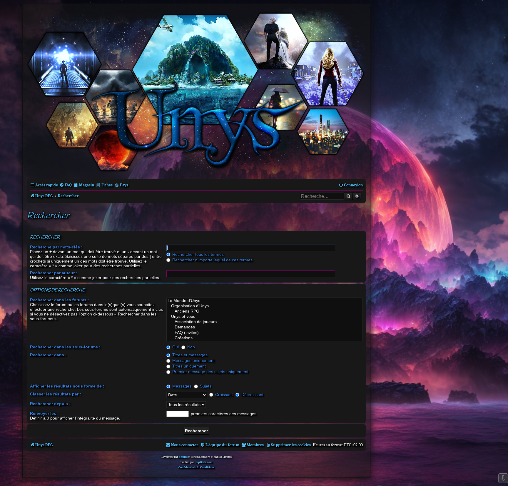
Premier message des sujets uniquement (209, 371)
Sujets (205, 386)
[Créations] (264, 338)
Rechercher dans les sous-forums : (65, 347)
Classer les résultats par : (55, 394)
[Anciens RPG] (264, 311)
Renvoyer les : (44, 413)
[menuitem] (65, 185)
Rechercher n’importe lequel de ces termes (212, 260)
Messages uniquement (193, 360)
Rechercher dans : (48, 355)
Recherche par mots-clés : (56, 247)
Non (190, 347)
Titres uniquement (188, 366)
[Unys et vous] (264, 316)
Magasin (86, 185)
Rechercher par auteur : (53, 272)
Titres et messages (189, 355)
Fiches (107, 185)
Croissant (223, 394)
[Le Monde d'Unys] (264, 300)
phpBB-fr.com (204, 462)
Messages (181, 386)
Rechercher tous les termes (197, 254)
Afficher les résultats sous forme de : (67, 386)
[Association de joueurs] (264, 322)
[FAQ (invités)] (264, 332)
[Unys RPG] (196, 91)
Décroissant (251, 394)
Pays (124, 185)
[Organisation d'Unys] (264, 306)
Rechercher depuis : (50, 403)
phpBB (183, 457)
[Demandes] (264, 327)
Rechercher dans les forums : (59, 300)
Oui (175, 347)
